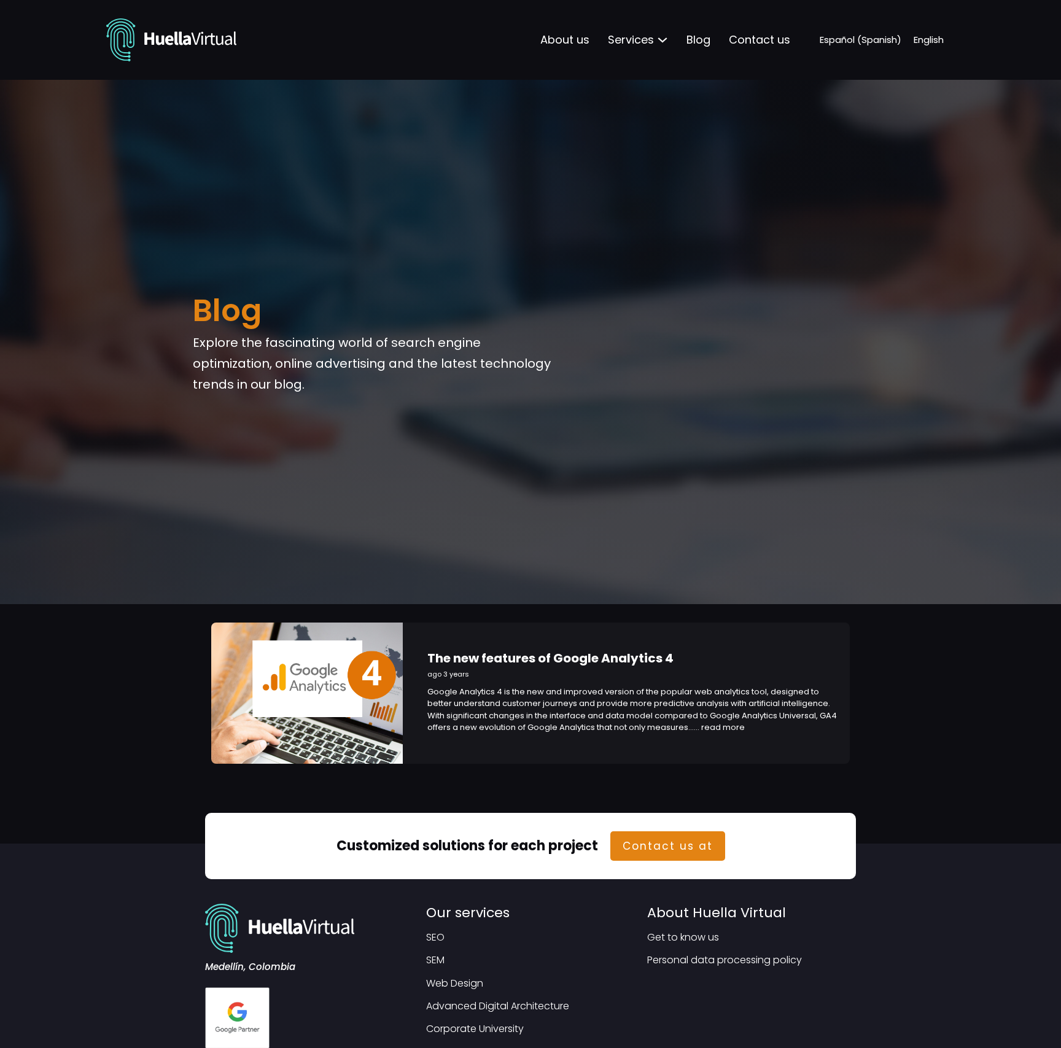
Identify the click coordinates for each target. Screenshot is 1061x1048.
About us (564, 39)
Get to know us (683, 937)
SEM (435, 960)
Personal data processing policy (724, 960)
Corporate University (475, 1029)
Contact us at (668, 846)
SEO (435, 937)
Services (631, 39)
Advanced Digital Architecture (497, 1006)
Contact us (759, 39)
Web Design (454, 983)
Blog (698, 39)
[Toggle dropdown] (662, 39)
